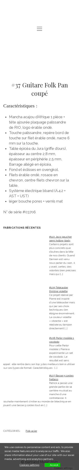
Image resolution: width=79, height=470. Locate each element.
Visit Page (39, 9)
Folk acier (31, 430)
